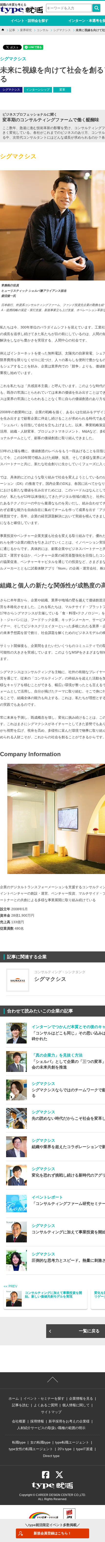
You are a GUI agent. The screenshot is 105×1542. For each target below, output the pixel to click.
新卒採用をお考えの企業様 (69, 1421)
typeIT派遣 (84, 1449)
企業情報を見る (81, 1398)
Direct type (51, 1456)
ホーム (14, 1398)
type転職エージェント (72, 1442)
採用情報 (37, 1421)
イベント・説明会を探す (29, 21)
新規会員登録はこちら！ (52, 1533)
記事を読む (20, 1405)
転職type (19, 1442)
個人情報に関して (76, 1405)
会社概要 (19, 1421)
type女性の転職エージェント (31, 1449)
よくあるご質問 (46, 1405)
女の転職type (40, 1442)
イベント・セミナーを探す (43, 1398)
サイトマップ (51, 1412)
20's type (65, 1449)
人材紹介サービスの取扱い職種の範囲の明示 (51, 1428)
